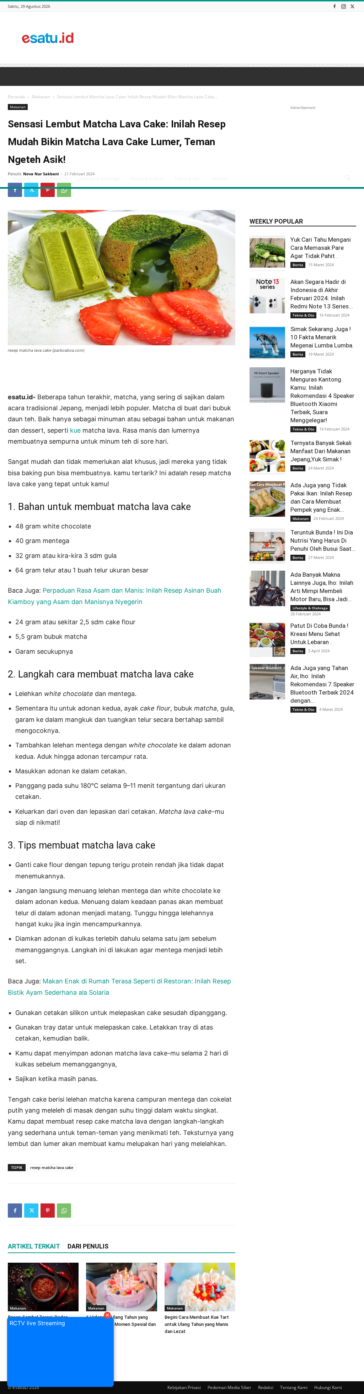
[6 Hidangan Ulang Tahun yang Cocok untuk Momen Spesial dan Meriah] (121, 1287)
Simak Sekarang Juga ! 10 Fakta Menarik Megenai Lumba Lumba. (322, 337)
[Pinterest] (48, 190)
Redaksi (265, 1387)
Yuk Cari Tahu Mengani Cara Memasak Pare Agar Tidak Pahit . (320, 247)
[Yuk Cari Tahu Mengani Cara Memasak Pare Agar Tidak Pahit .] (267, 253)
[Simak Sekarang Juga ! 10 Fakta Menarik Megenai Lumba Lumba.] (267, 343)
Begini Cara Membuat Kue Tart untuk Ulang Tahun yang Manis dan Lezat (197, 1324)
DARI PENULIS (88, 1246)
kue (75, 430)
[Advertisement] (227, 37)
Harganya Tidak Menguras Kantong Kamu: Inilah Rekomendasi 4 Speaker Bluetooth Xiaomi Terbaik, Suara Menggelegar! (322, 396)
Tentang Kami (293, 1387)
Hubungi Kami (328, 1387)
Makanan (18, 1308)
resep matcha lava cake (51, 1167)
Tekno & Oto (187, 178)
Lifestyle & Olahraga (99, 178)
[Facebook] (334, 6)
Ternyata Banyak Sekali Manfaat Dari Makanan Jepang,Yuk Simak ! (321, 451)
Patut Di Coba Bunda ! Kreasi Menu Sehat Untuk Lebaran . (319, 634)
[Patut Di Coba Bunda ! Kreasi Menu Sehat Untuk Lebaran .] (267, 639)
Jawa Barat (51, 178)
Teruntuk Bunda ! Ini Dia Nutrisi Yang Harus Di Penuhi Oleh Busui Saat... (323, 540)
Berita (298, 264)
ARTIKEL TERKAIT (34, 1246)
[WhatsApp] (64, 190)
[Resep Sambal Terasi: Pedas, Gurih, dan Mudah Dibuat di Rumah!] (43, 1287)
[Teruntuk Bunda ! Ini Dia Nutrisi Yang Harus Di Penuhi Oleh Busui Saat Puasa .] (267, 546)
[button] (347, 179)
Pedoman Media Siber (229, 1387)
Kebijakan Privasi (184, 1387)
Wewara (21, 178)
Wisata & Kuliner (147, 178)
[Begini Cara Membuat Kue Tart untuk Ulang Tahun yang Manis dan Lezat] (200, 1287)
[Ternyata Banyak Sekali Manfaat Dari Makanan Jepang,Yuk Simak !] (267, 456)
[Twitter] (352, 6)
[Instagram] (343, 6)
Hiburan (219, 178)
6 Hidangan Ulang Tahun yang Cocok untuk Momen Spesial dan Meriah (121, 1324)
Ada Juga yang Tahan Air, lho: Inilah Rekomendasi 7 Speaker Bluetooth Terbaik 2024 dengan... (322, 684)
